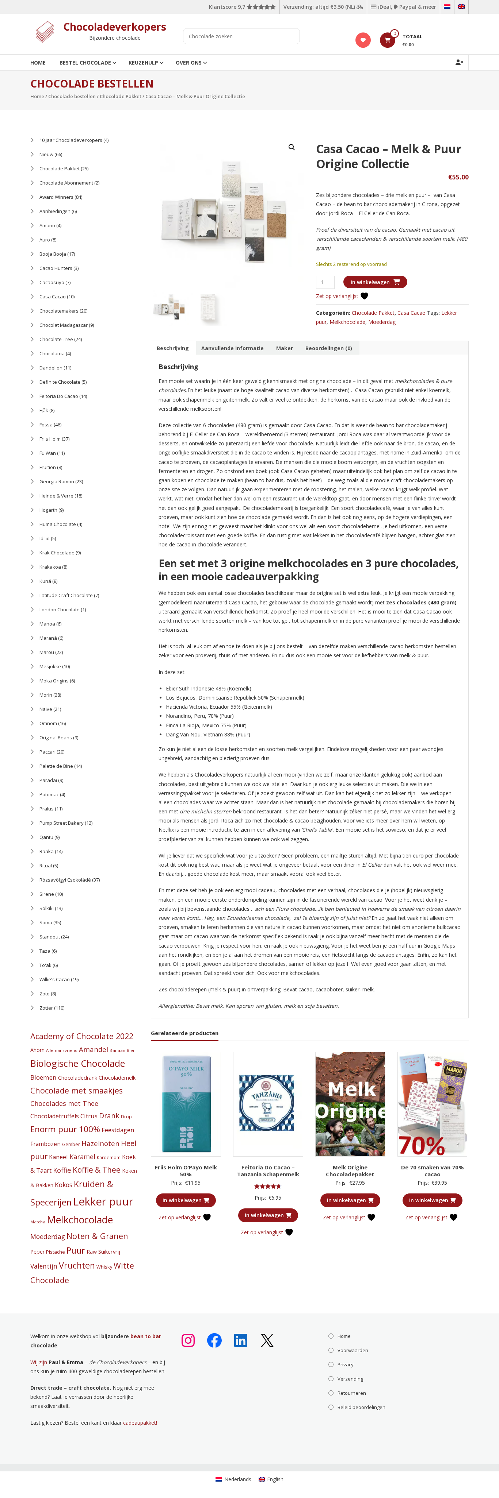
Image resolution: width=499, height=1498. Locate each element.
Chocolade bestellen (72, 96)
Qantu (46, 837)
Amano (47, 225)
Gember (71, 1144)
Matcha (37, 1221)
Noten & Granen (97, 1236)
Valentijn (43, 1266)
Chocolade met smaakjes (76, 1090)
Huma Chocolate (57, 524)
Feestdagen (118, 1130)
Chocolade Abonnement (66, 182)
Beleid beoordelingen (361, 1407)
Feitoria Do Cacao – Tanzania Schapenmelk (268, 1171)
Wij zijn (38, 1362)
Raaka (46, 851)
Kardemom (109, 1157)
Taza (44, 951)
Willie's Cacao (54, 979)
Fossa (46, 424)
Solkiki (46, 908)
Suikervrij (109, 1251)
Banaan (117, 1050)
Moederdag (382, 321)
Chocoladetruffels (54, 1116)
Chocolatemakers (59, 310)
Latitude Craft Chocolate (66, 595)
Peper (37, 1251)
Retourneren (352, 1393)
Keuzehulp (143, 62)
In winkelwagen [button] (182, 1200)
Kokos (63, 1184)
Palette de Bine (56, 766)
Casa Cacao (411, 312)
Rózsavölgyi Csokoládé (65, 879)
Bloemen (43, 1077)
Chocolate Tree (56, 339)
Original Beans (55, 737)
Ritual (45, 865)
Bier (131, 1050)
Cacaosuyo (51, 282)
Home (38, 62)
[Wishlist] (363, 39)
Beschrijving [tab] (173, 348)
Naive (45, 709)
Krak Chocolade (57, 552)
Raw (92, 1251)
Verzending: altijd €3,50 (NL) (320, 6)
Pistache (55, 1252)
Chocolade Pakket (120, 96)
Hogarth (48, 510)
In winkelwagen (370, 282)
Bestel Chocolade (85, 62)
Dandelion (50, 367)
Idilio (44, 538)
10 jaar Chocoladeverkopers (70, 140)
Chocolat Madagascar (63, 325)
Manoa (47, 623)
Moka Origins (54, 680)
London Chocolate (59, 609)
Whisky (104, 1266)
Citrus (89, 1116)
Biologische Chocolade (77, 1063)
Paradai (48, 780)
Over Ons (189, 62)
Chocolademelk (117, 1077)
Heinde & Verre (56, 495)
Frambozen (45, 1144)
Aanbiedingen (55, 211)
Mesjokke (50, 666)
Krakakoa (50, 567)
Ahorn (37, 1049)
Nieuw (46, 154)
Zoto (44, 993)
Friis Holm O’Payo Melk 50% (186, 1171)
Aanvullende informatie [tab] (232, 348)
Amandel (93, 1049)
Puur (75, 1250)
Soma (45, 922)
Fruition (47, 467)
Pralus (46, 808)
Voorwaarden (353, 1350)
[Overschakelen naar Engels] (461, 7)
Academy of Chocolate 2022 (81, 1036)
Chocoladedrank (77, 1077)
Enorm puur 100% (65, 1129)
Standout (49, 936)
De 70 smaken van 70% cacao (432, 1171)
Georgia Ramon (56, 481)
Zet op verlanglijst (338, 296)
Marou (46, 652)
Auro (44, 239)
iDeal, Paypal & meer (406, 6)
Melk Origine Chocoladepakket (350, 1171)
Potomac (49, 794)
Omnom (48, 723)
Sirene (46, 894)
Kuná (45, 581)
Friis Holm (50, 439)
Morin (45, 695)
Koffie (62, 1169)
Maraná (48, 638)
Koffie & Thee (97, 1170)
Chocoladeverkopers (114, 27)
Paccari (47, 751)
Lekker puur (103, 1201)
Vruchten (77, 1265)
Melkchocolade (347, 321)
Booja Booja (52, 254)
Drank (109, 1115)
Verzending (350, 1378)
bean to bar (145, 1336)
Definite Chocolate (59, 382)
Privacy (346, 1364)
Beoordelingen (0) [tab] (328, 348)
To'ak (45, 965)
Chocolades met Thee (64, 1103)
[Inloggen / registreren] (459, 62)
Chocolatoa (52, 353)
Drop (126, 1117)
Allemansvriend (61, 1050)
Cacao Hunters (55, 268)
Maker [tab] (284, 348)
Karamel (82, 1156)
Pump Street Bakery (61, 823)
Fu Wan (47, 453)
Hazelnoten (100, 1143)
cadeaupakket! (140, 1422)
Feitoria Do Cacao (58, 396)
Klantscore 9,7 (228, 6)
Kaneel (58, 1157)
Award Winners (56, 197)
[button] (291, 147)
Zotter (46, 1008)
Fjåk (43, 410)
